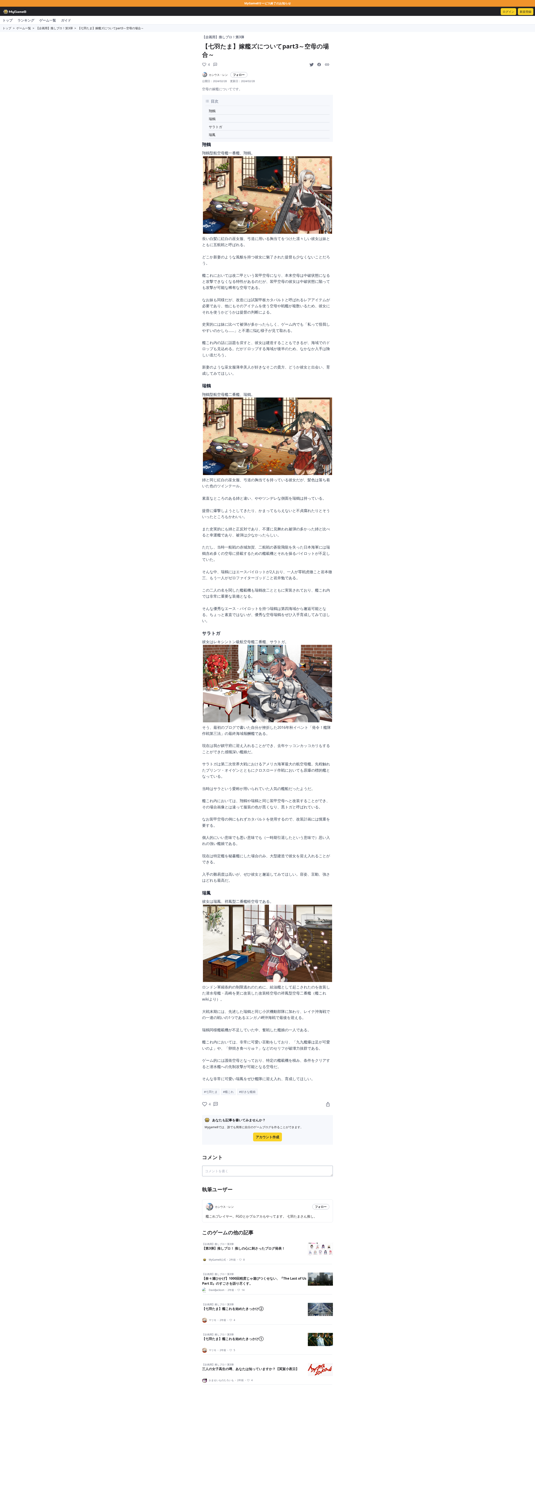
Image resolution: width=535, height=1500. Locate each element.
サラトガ (215, 126)
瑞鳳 (212, 134)
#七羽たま (211, 1092)
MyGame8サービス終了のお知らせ (267, 3)
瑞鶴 (212, 119)
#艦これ (228, 1092)
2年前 (231, 1259)
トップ (8, 20)
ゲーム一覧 (47, 20)
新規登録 (525, 12)
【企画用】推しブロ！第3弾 (54, 28)
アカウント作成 (267, 1137)
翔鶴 (212, 111)
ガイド (66, 20)
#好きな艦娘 (247, 1092)
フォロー (239, 75)
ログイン (508, 12)
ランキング (26, 20)
